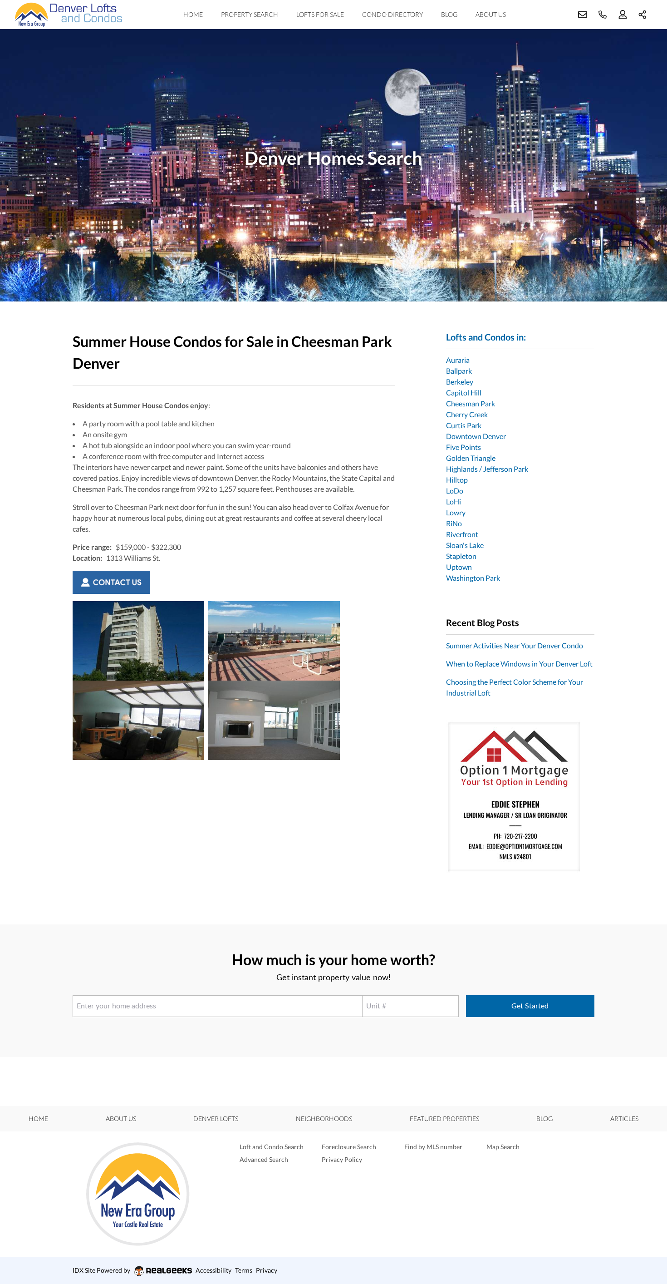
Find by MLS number (433, 1147)
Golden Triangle (470, 458)
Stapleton (461, 556)
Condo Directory (392, 14)
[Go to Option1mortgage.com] (520, 797)
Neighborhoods (324, 1118)
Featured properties (444, 1118)
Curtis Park (463, 425)
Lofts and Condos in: (486, 336)
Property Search (249, 14)
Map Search (503, 1147)
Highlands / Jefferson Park (487, 468)
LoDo (454, 490)
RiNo (454, 523)
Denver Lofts (215, 1118)
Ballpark (459, 370)
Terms (243, 1270)
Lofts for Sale (320, 14)
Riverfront (462, 534)
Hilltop (457, 479)
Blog (449, 14)
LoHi (453, 501)
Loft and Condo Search (272, 1147)
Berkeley (459, 381)
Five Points (463, 447)
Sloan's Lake (465, 545)
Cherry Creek (467, 414)
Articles (624, 1118)
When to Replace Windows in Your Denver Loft (519, 663)
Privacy (266, 1270)
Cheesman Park (470, 403)
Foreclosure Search (349, 1147)
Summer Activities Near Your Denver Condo (514, 645)
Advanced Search (264, 1159)
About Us (491, 14)
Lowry (456, 512)
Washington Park (473, 577)
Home (193, 14)
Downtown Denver (476, 436)
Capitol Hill (463, 392)
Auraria (458, 360)
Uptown (459, 567)
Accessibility (213, 1270)
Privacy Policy (342, 1159)
